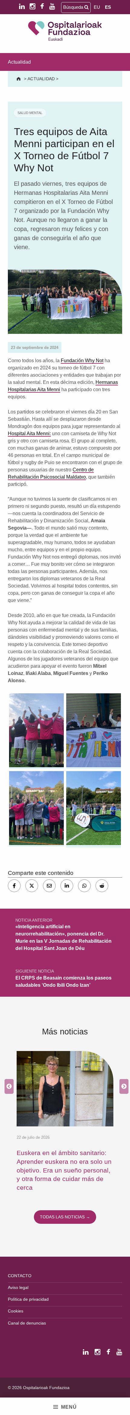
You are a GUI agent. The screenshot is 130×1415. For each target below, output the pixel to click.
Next (122, 1086)
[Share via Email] (49, 885)
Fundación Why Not (82, 360)
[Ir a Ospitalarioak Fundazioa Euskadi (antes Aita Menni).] (19, 78)
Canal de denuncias (27, 1323)
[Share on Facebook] (14, 885)
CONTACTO (19, 1275)
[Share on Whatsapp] (84, 885)
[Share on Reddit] (102, 885)
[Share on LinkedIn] (66, 885)
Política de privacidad (28, 1299)
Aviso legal (18, 1287)
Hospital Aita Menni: (29, 433)
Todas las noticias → (65, 1216)
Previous (8, 1086)
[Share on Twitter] (31, 885)
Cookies (15, 1311)
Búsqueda (73, 7)
